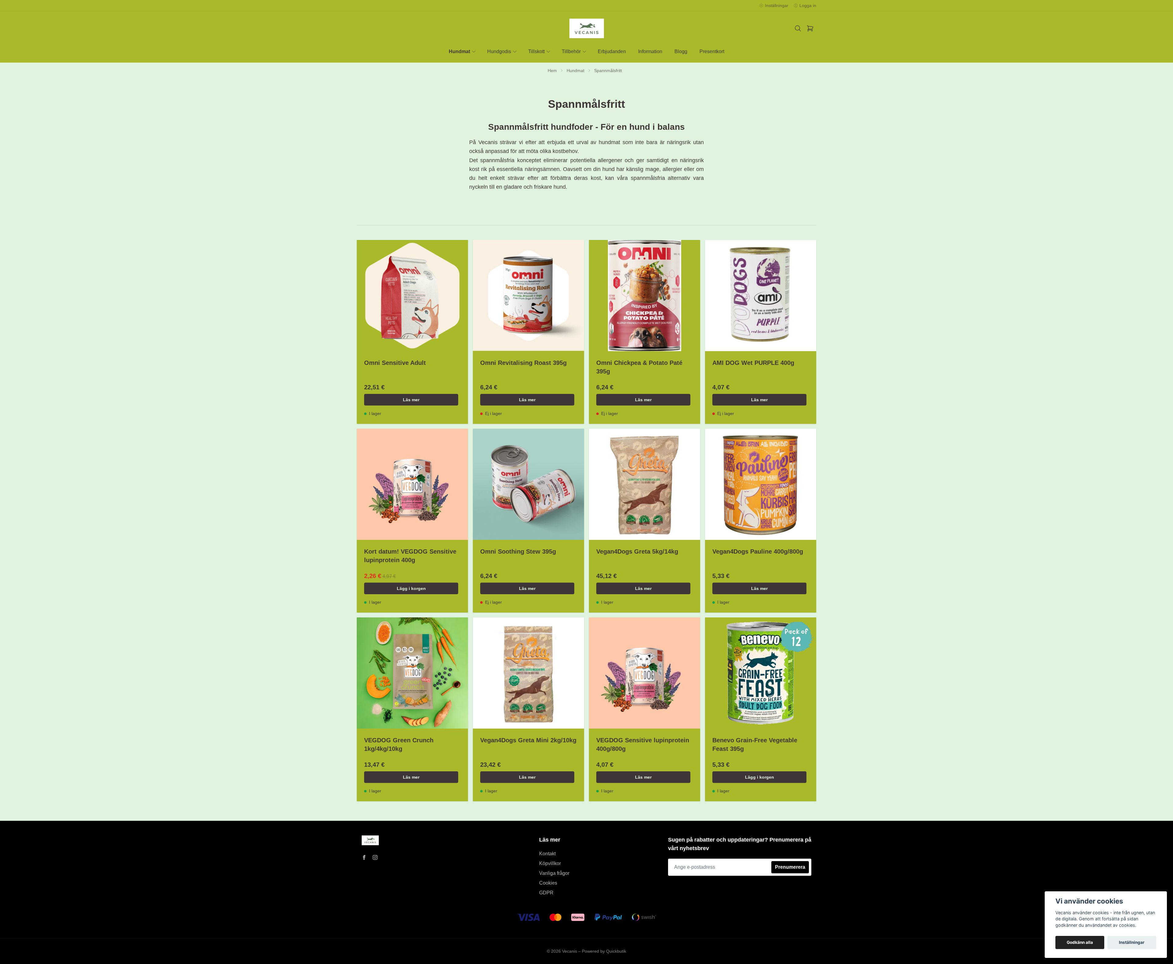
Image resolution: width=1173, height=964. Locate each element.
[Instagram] (375, 857)
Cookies (548, 883)
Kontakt (547, 853)
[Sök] (798, 28)
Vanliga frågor (554, 873)
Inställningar (1132, 942)
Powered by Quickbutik (604, 951)
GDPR (546, 892)
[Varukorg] (810, 28)
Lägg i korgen (411, 588)
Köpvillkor (550, 863)
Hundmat (575, 70)
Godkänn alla (1080, 942)
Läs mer (411, 399)
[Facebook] (364, 857)
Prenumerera (790, 867)
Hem (552, 70)
